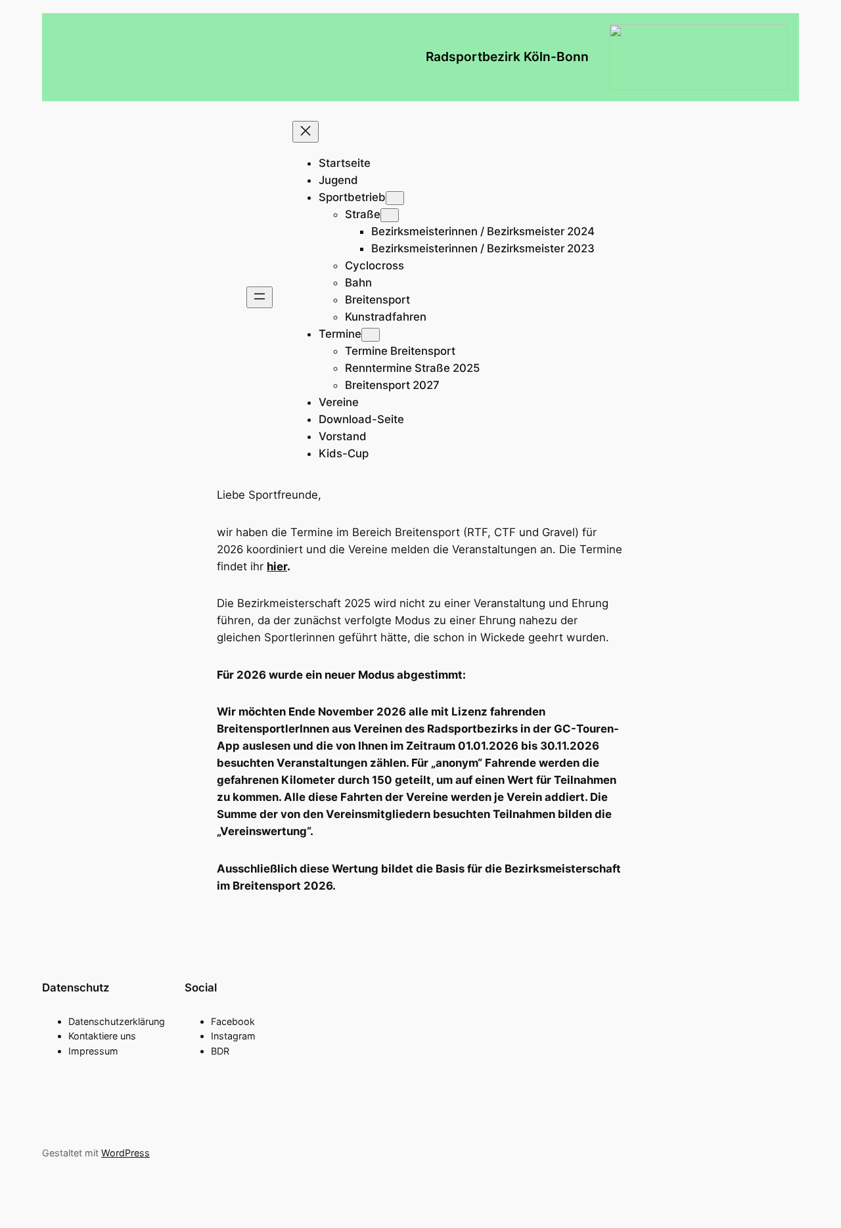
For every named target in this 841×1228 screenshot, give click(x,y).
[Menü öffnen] (259, 297)
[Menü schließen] (305, 132)
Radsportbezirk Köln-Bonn (507, 56)
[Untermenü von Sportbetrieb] (395, 198)
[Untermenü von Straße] (389, 215)
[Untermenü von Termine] (370, 335)
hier (277, 566)
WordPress (125, 1152)
